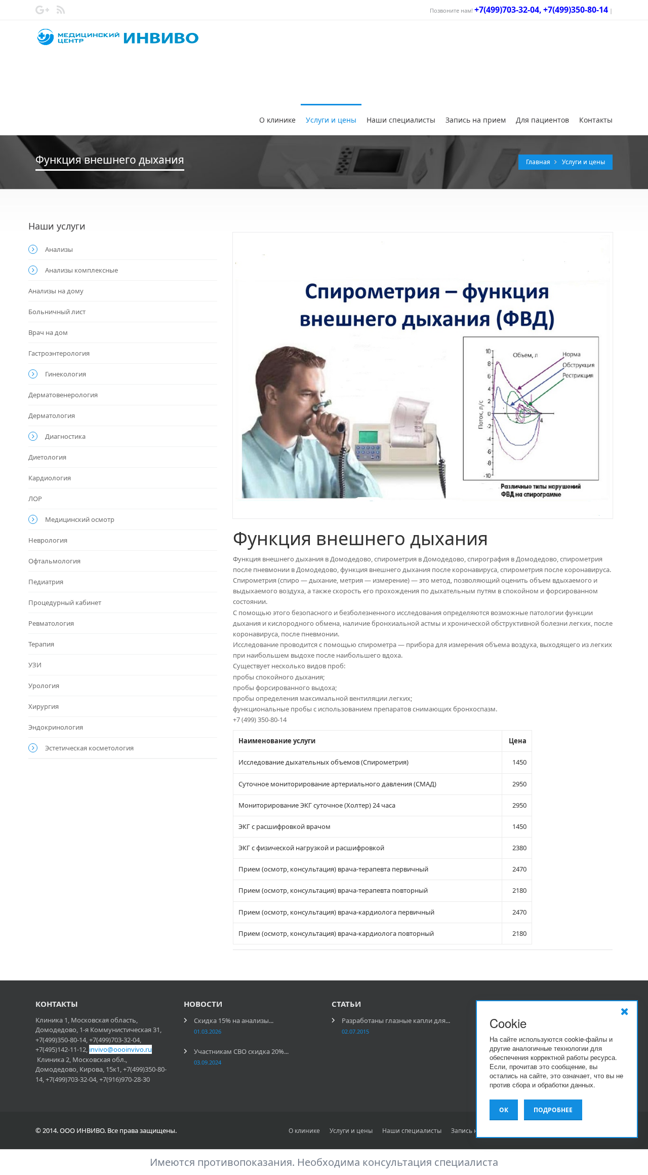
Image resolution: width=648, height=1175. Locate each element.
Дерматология (51, 415)
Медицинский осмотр (79, 519)
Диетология (47, 457)
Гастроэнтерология (59, 353)
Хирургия (43, 706)
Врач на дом (48, 332)
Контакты (596, 120)
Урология (43, 685)
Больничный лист (57, 311)
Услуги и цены (331, 120)
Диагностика (65, 436)
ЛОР (35, 498)
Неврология (47, 540)
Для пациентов (542, 120)
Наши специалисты (401, 120)
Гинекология (65, 373)
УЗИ (35, 664)
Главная (539, 162)
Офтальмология (54, 560)
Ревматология (51, 623)
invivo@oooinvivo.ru (120, 1049)
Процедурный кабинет (64, 602)
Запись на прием (476, 120)
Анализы (59, 249)
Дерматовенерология (63, 394)
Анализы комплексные (81, 270)
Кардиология (49, 477)
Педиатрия (45, 581)
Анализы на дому (56, 290)
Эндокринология (55, 727)
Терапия (41, 644)
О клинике (277, 120)
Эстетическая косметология (89, 747)
